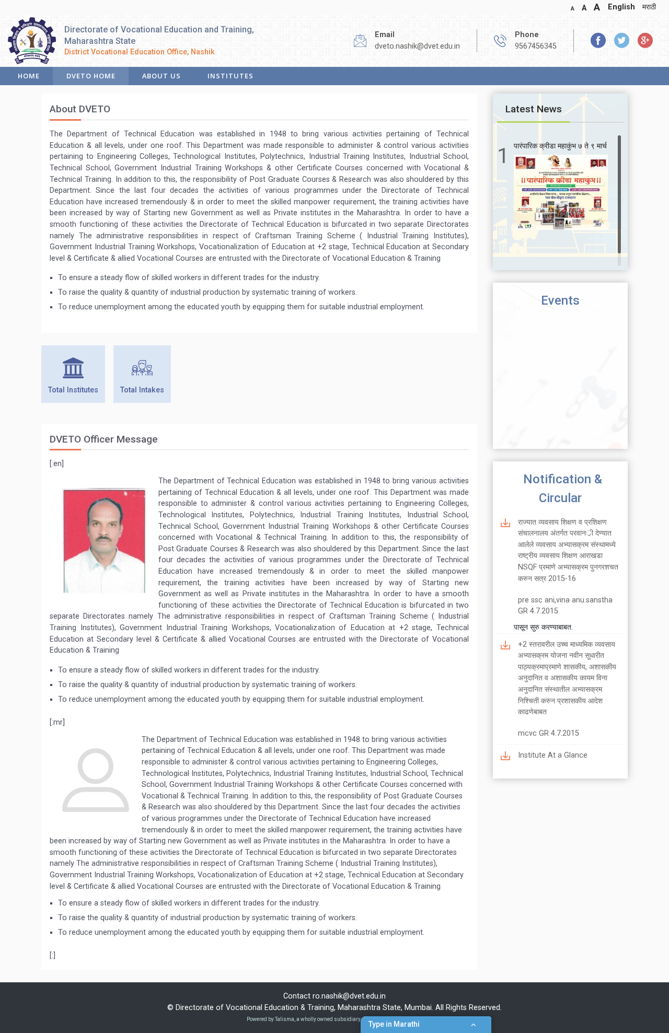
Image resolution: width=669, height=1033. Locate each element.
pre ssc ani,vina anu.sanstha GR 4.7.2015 (565, 606)
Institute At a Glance (552, 755)
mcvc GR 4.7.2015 (548, 733)
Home (29, 75)
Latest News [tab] (533, 109)
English (621, 7)
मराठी (649, 7)
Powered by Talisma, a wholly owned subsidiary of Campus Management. (334, 1019)
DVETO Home (91, 75)
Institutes (230, 75)
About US (161, 75)
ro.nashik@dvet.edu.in (349, 996)
